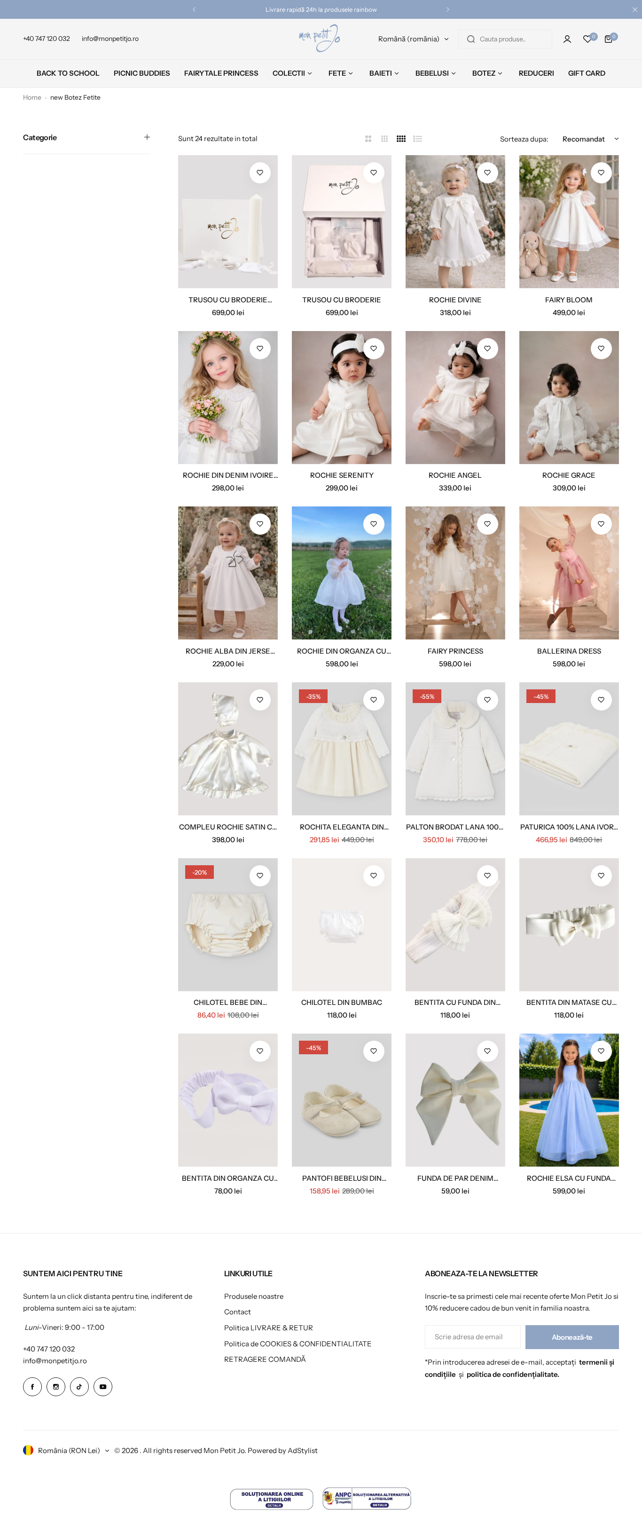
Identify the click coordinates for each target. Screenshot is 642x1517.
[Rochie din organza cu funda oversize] (341, 573)
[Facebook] (32, 1386)
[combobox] (505, 39)
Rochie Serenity (342, 475)
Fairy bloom (569, 299)
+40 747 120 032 (49, 1348)
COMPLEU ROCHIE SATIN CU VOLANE (228, 826)
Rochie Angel (455, 475)
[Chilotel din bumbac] (341, 924)
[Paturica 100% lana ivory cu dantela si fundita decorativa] (569, 748)
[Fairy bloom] (569, 221)
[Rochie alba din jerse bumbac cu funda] (228, 573)
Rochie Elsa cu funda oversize (569, 1178)
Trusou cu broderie (341, 299)
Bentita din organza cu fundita (228, 1178)
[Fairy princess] (455, 573)
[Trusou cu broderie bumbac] (228, 221)
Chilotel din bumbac (341, 1002)
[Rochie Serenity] (341, 397)
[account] (567, 39)
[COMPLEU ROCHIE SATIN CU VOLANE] (228, 748)
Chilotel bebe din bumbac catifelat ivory (228, 1002)
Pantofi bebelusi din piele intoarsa (342, 1178)
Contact (237, 1311)
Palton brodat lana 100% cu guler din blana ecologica (455, 826)
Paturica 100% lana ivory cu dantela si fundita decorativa (569, 826)
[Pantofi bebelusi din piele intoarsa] (341, 1100)
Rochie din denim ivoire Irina (228, 475)
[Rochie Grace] (569, 397)
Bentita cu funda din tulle (455, 1002)
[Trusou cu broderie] (341, 221)
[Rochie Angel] (455, 397)
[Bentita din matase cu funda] (569, 924)
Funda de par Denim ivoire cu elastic (455, 1178)
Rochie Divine (455, 299)
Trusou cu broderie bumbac (227, 299)
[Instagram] (56, 1386)
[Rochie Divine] (455, 221)
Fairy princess (455, 651)
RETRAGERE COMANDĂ (265, 1359)
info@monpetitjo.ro (55, 1360)
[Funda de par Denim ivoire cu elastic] (455, 1100)
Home (32, 97)
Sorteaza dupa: (524, 138)
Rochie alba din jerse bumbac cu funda (228, 651)
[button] (194, 9)
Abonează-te (572, 1337)
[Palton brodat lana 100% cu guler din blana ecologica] (455, 748)
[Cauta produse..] (471, 39)
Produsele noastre (253, 1296)
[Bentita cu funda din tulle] (455, 924)
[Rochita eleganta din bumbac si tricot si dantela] (341, 748)
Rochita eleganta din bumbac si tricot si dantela (342, 826)
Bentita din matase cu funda (569, 1002)
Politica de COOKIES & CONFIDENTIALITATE (298, 1343)
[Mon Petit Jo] (321, 39)
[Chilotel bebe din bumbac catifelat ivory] (228, 924)
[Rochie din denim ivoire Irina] (228, 397)
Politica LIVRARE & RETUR (268, 1327)
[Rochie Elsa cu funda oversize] (569, 1100)
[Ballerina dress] (569, 573)
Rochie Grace (568, 475)
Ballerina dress (569, 651)
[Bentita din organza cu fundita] (228, 1100)
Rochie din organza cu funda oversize (341, 651)
